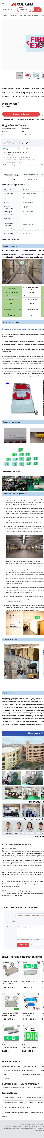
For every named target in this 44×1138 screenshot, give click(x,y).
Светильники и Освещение (18, 16)
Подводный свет (27, 1070)
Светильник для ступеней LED (12, 1070)
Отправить (23, 945)
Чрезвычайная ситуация (34, 1097)
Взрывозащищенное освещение (12, 1067)
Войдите (6, 165)
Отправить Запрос (21, 114)
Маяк (4, 1074)
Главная (4, 16)
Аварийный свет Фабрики (12, 1097)
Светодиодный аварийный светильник (17, 1107)
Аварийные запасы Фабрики (13, 1102)
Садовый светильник (29, 1067)
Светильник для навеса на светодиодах (31, 1074)
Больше (5, 1117)
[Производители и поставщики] (22, 4)
